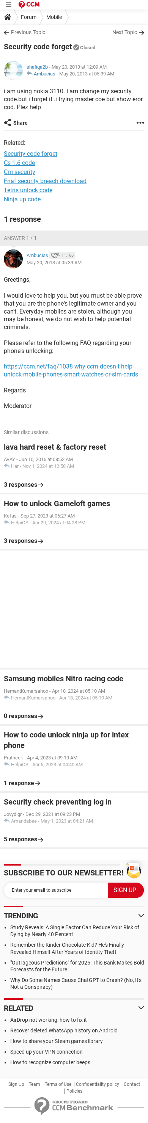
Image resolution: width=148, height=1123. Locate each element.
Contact (132, 1084)
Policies (74, 1091)
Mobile (54, 17)
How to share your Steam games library (56, 1041)
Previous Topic (28, 32)
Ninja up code (22, 199)
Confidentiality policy (97, 1084)
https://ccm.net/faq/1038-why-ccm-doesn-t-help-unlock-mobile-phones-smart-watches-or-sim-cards (71, 370)
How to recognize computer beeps (50, 1062)
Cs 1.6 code (19, 162)
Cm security (19, 172)
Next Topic (124, 32)
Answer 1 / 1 (20, 238)
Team (34, 1084)
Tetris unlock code (28, 190)
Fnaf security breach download (45, 181)
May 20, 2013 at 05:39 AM (86, 74)
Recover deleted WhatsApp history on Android (64, 1030)
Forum (28, 17)
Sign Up (16, 1084)
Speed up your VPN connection (46, 1052)
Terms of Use (58, 1084)
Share (20, 123)
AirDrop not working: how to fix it (48, 1020)
